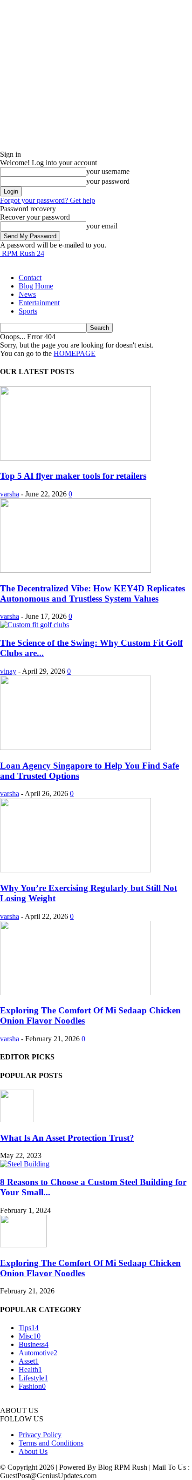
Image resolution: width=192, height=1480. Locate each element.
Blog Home (36, 286)
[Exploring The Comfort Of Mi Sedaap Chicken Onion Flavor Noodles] (75, 993)
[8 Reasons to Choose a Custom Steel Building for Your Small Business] (24, 1164)
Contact (30, 277)
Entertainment (39, 303)
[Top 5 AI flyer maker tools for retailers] (75, 458)
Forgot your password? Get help (47, 200)
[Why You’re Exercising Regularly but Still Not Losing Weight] (75, 870)
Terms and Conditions (51, 1443)
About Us (33, 1451)
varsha (9, 494)
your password (108, 181)
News (27, 294)
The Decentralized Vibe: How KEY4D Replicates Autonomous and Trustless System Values (92, 593)
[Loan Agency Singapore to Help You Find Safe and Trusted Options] (75, 747)
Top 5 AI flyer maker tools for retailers (73, 476)
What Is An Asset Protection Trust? (67, 1138)
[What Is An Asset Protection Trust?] (17, 1120)
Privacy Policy (40, 1435)
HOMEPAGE (75, 353)
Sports (28, 311)
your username (108, 171)
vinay (8, 671)
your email (101, 226)
